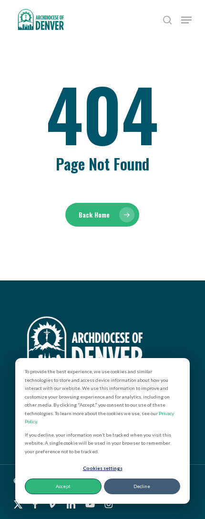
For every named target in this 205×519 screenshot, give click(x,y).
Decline (141, 486)
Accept (63, 486)
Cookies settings (103, 468)
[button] (186, 20)
